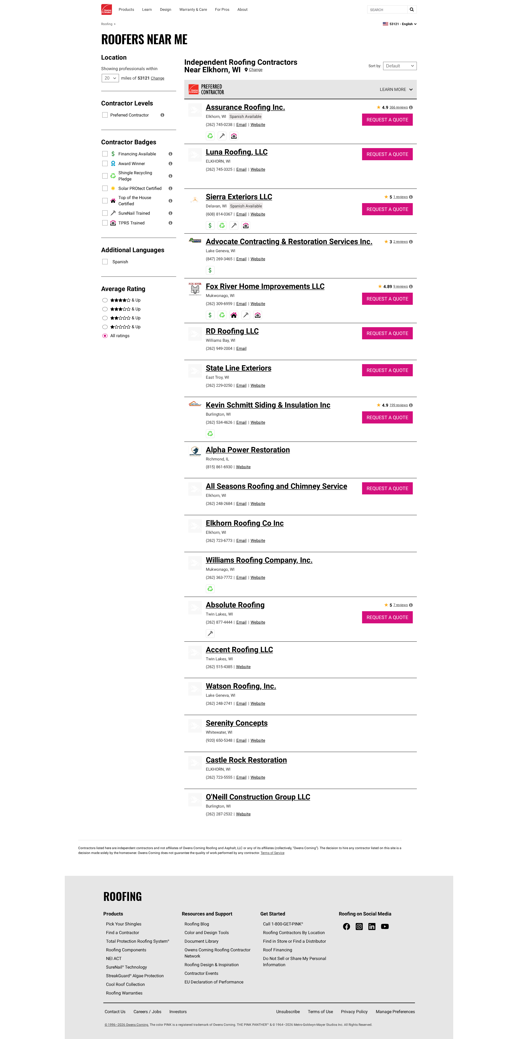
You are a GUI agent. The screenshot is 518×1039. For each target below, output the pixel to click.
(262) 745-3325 (219, 169)
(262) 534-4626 (219, 422)
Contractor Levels (127, 103)
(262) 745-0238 (219, 124)
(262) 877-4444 (219, 622)
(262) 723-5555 (219, 777)
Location (114, 57)
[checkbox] (105, 336)
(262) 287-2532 (219, 813)
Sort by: (375, 65)
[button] (162, 115)
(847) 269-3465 (219, 258)
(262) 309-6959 (219, 303)
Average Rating (123, 289)
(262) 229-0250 (219, 385)
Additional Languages (132, 250)
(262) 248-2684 (219, 503)
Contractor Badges (128, 142)
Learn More (393, 89)
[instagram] (359, 926)
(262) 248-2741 (219, 703)
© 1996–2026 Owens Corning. (127, 1025)
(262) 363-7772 (219, 577)
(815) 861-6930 (219, 466)
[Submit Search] (412, 9)
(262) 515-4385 (219, 666)
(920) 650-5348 (219, 740)
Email (241, 124)
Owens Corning (106, 9)
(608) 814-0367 (219, 214)
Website (258, 124)
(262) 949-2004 (219, 348)
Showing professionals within (129, 68)
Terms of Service (272, 853)
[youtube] (384, 926)
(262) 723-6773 (219, 540)
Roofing (107, 24)
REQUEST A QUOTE (387, 120)
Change (157, 78)
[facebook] (346, 926)
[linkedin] (372, 926)
